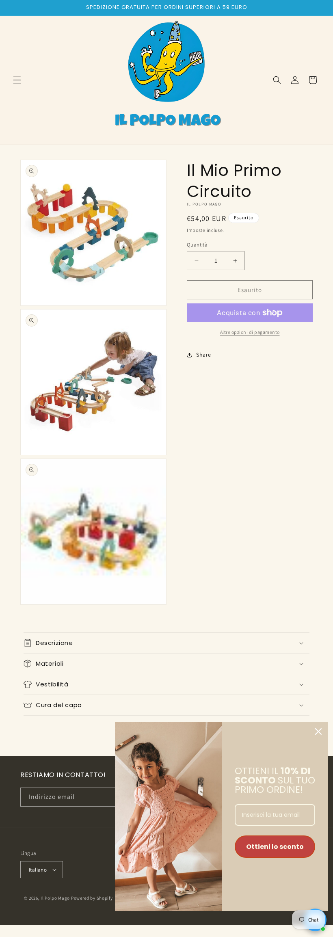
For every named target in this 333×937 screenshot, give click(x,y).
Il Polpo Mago (55, 898)
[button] (17, 80)
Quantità (197, 244)
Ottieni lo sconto (275, 846)
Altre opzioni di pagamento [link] (250, 332)
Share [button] (203, 354)
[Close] (318, 731)
